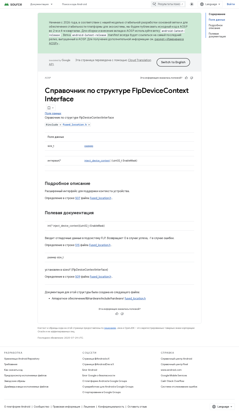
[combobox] (168, 4)
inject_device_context (97, 160)
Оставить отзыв (137, 406)
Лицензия (89, 406)
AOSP (48, 77)
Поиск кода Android (74, 4)
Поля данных (53, 113)
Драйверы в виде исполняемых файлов (26, 386)
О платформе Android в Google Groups (104, 381)
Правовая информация (66, 406)
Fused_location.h (100, 198)
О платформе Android (17, 406)
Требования (10, 364)
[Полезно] (186, 77)
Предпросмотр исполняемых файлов (25, 375)
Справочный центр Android (176, 358)
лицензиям (110, 328)
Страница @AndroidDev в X (98, 364)
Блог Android (89, 369)
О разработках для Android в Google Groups (107, 386)
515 (77, 245)
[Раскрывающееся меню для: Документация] (53, 4)
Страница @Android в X (96, 358)
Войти (231, 4)
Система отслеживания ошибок (179, 386)
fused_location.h (75, 124)
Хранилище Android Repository (21, 358)
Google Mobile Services (174, 375)
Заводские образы (14, 381)
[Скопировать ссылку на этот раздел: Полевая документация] (97, 213)
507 (77, 198)
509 (77, 277)
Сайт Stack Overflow (172, 381)
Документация (39, 4)
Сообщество (41, 406)
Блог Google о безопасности (98, 375)
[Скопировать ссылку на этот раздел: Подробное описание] (93, 184)
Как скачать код (13, 369)
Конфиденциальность (111, 406)
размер (89, 146)
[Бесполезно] (191, 77)
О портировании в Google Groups (101, 392)
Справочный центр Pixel (174, 364)
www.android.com (171, 369)
